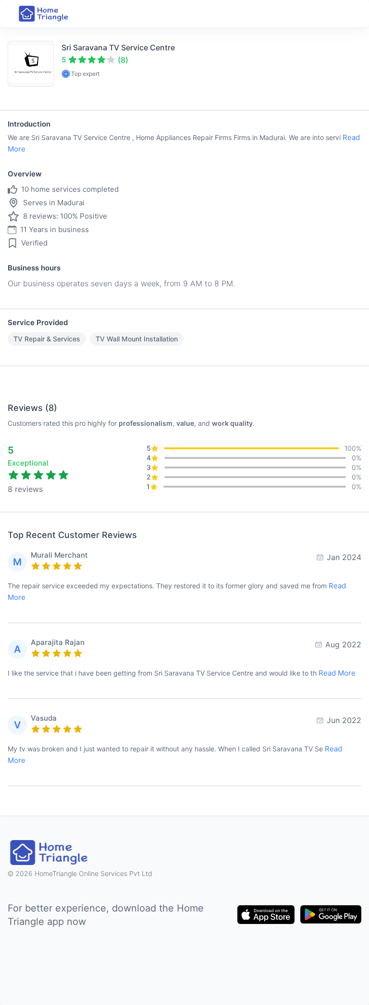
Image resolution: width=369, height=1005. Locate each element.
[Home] (44, 14)
